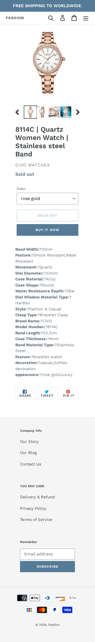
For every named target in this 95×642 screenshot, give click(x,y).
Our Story (29, 441)
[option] (30, 112)
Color (21, 189)
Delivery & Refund (37, 497)
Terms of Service (36, 519)
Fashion (15, 18)
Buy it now (47, 230)
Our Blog (28, 452)
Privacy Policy (33, 508)
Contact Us (30, 464)
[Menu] (86, 18)
